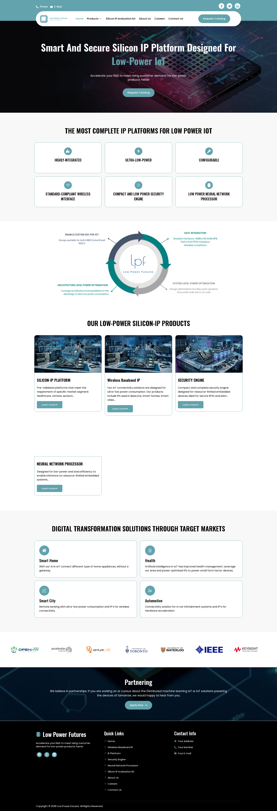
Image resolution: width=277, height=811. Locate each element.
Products (93, 18)
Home (79, 18)
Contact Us (175, 18)
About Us (145, 18)
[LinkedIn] (237, 6)
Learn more (48, 404)
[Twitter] (229, 6)
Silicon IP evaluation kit (120, 18)
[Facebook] (221, 6)
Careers (159, 18)
